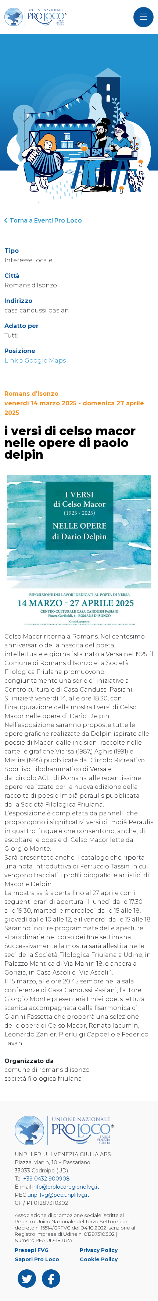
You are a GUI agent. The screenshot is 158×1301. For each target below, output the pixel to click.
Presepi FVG (32, 1250)
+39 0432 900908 (46, 1178)
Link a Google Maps (35, 360)
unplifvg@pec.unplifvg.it (58, 1195)
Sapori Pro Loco (37, 1259)
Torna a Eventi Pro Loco (45, 220)
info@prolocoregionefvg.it (65, 1186)
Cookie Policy (99, 1259)
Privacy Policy (99, 1250)
